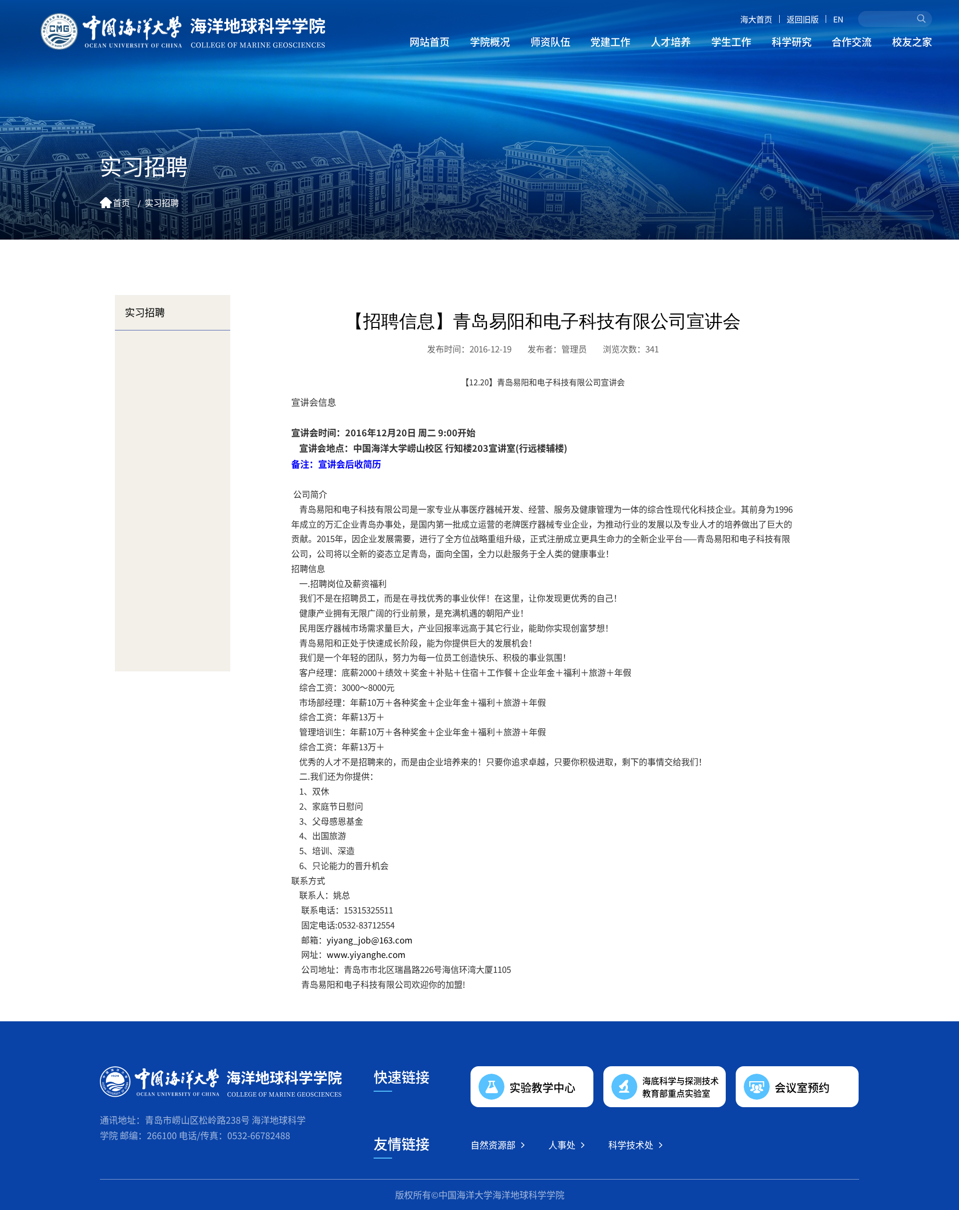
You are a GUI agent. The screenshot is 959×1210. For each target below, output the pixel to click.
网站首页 (430, 41)
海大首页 (756, 19)
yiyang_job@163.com (370, 939)
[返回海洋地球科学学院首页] (182, 31)
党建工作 (610, 41)
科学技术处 (630, 1144)
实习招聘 (162, 202)
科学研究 (792, 41)
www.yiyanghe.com (366, 954)
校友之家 (912, 41)
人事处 (561, 1144)
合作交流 (852, 41)
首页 (121, 202)
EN (838, 19)
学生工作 (731, 41)
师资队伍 (550, 41)
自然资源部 (493, 1144)
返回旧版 (803, 19)
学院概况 (490, 41)
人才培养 (671, 41)
